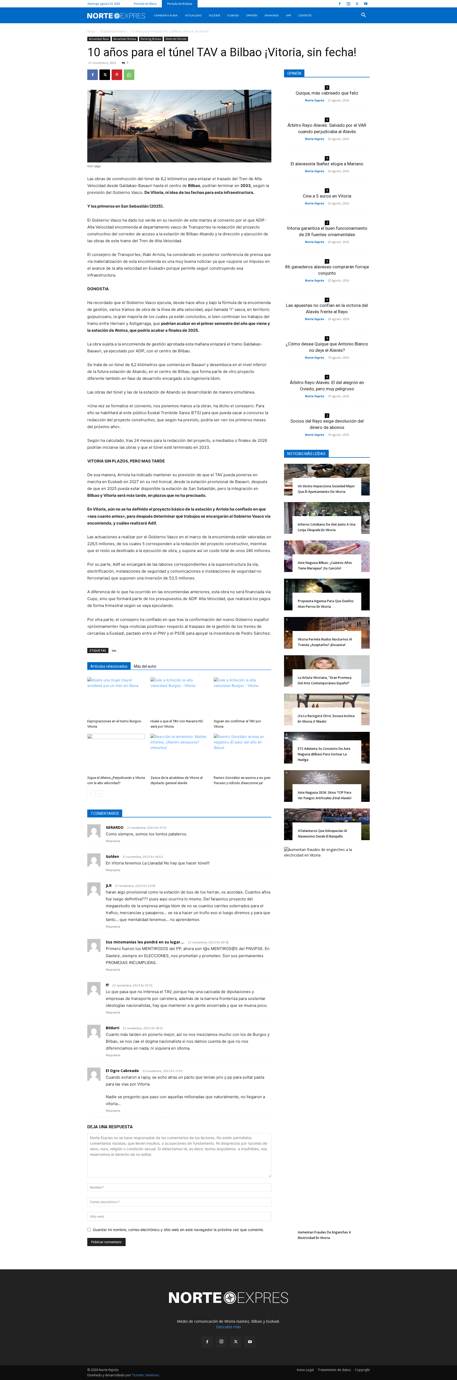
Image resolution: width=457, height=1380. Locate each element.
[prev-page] (90, 793)
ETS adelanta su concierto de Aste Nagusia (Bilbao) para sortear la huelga (324, 754)
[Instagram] (348, 3)
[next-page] (99, 793)
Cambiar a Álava (166, 15)
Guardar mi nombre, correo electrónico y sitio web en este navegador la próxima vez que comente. (178, 1229)
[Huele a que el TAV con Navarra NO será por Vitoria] (179, 697)
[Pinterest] (117, 74)
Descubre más (228, 1326)
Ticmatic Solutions (145, 1375)
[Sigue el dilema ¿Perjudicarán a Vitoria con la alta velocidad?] (116, 753)
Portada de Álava (145, 3)
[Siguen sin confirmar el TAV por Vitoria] (242, 697)
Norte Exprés (314, 100)
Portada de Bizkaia (179, 3)
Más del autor (145, 666)
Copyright (362, 1370)
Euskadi (233, 15)
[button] (363, 15)
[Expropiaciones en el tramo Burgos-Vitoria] (116, 697)
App (288, 15)
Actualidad (193, 15)
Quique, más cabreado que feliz (327, 93)
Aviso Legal (305, 1370)
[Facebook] (340, 3)
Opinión (251, 15)
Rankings (271, 15)
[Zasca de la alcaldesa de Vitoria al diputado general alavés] (179, 753)
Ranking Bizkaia (151, 39)
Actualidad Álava (112, 31)
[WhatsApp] (129, 74)
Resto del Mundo (176, 39)
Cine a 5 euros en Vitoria (327, 196)
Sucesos (214, 15)
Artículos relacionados (108, 666)
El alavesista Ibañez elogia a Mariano (327, 163)
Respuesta (113, 841)
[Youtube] (366, 3)
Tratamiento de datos (334, 1370)
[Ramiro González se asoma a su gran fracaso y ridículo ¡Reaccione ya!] (242, 753)
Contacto (305, 15)
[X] (357, 3)
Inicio (91, 31)
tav (114, 650)
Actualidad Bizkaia (124, 39)
